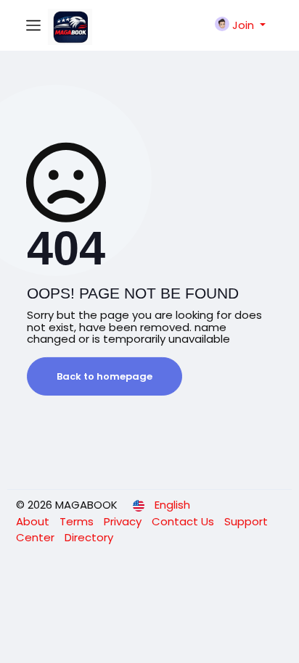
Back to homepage (104, 376)
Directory (89, 537)
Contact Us (184, 521)
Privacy (124, 521)
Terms (78, 521)
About (34, 521)
